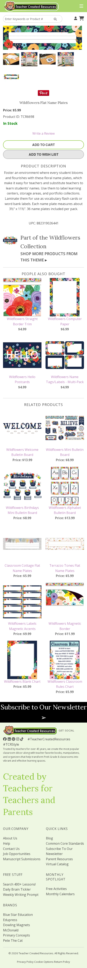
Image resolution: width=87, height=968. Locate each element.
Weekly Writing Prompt (20, 894)
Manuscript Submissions (21, 859)
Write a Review (43, 133)
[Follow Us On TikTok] (22, 739)
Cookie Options (43, 962)
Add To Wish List (43, 154)
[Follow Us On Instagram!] (18, 739)
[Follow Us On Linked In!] (10, 739)
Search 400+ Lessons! (19, 884)
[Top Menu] (80, 6)
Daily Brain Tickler (17, 889)
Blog (49, 838)
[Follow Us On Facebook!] (5, 739)
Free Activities (56, 889)
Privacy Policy (25, 962)
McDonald (10, 930)
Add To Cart (43, 144)
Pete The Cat (13, 940)
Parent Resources (59, 859)
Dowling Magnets (16, 925)
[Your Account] (75, 18)
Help (6, 843)
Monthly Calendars (60, 894)
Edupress (10, 920)
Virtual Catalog (57, 864)
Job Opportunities (16, 854)
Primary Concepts (16, 935)
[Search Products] (54, 19)
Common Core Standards (65, 843)
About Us (10, 838)
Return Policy (62, 962)
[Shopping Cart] (81, 18)
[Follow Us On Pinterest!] (14, 739)
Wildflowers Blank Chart (22, 681)
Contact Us (11, 848)
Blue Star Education (18, 914)
